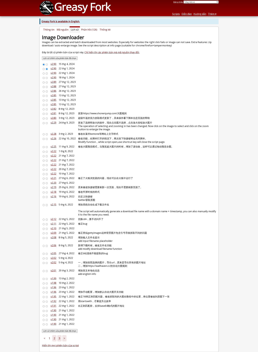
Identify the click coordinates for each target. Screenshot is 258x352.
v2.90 (53, 64)
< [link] (44, 338)
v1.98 (53, 283)
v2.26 (53, 138)
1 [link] (49, 338)
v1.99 (53, 278)
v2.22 (53, 151)
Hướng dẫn (200, 14)
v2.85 (53, 95)
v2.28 (53, 133)
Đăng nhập (178, 2)
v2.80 (53, 118)
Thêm (211, 14)
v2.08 (53, 237)
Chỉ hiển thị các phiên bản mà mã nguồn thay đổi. (112, 52)
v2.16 (53, 196)
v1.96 (53, 287)
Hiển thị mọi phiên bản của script (60, 345)
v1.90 (53, 310)
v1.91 (53, 305)
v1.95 (53, 296)
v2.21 (53, 178)
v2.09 (53, 232)
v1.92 (53, 301)
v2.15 (53, 204)
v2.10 (53, 228)
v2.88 (53, 86)
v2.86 (53, 91)
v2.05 (53, 253)
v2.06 (53, 245)
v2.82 (53, 109)
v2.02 (53, 258)
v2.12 (53, 219)
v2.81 (53, 113)
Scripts (176, 14)
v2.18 (53, 191)
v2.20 (53, 182)
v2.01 (53, 270)
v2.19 (53, 187)
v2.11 (53, 223)
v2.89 (53, 82)
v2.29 (53, 122)
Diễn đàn (187, 14)
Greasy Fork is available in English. (61, 21)
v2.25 (53, 146)
